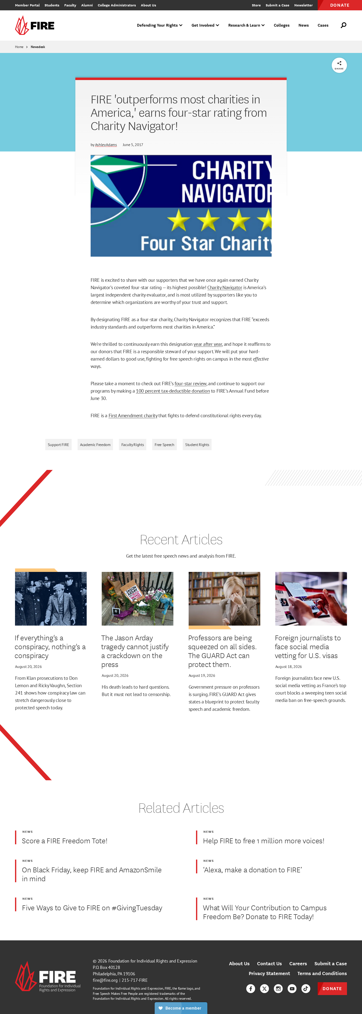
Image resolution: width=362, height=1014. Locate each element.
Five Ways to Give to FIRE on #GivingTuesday (92, 907)
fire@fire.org (105, 980)
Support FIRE (58, 444)
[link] (36, 25)
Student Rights (197, 444)
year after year (208, 344)
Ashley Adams (106, 144)
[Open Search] (344, 25)
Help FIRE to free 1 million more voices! (263, 840)
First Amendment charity (133, 415)
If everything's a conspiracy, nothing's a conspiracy (50, 646)
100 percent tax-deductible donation (173, 391)
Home (19, 47)
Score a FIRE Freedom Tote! (64, 840)
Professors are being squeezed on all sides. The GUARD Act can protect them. (222, 650)
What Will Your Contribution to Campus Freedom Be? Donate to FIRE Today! (265, 912)
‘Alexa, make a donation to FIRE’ (252, 869)
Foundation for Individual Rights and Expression (152, 961)
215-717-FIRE (135, 980)
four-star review (190, 383)
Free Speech (164, 444)
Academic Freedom (95, 444)
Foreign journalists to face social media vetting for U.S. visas (308, 646)
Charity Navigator (224, 287)
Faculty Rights (132, 444)
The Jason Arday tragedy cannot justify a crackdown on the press (135, 650)
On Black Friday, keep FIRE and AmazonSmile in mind (92, 874)
